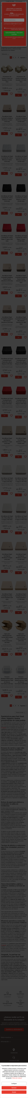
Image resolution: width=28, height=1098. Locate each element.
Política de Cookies (17, 1078)
